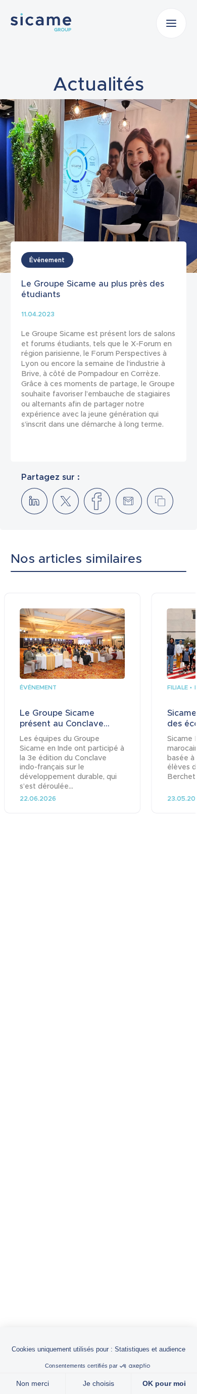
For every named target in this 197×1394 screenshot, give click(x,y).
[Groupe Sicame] (41, 22)
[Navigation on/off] (171, 23)
